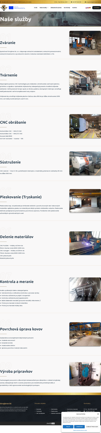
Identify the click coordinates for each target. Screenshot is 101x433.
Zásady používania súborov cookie (80, 430)
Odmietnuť (79, 426)
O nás (35, 7)
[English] (88, 7)
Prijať (68, 426)
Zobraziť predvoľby (92, 426)
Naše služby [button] (43, 7)
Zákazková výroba (56, 7)
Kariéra (74, 7)
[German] (90, 7)
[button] (98, 414)
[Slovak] (86, 7)
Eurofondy (67, 7)
